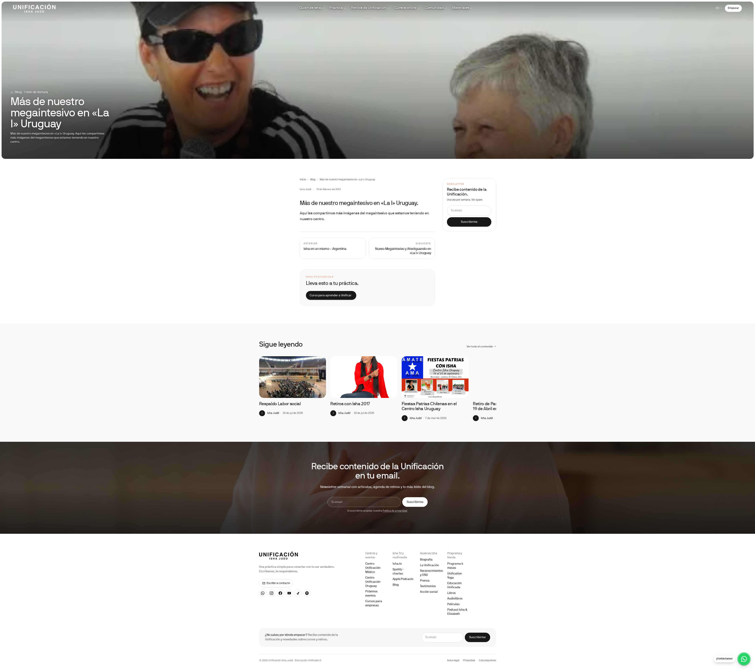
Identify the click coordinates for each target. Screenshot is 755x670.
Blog (312, 180)
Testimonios (428, 586)
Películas (453, 604)
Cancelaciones (487, 660)
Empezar (733, 8)
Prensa (425, 580)
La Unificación (429, 565)
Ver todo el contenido (481, 346)
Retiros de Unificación (368, 8)
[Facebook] (280, 593)
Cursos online (405, 8)
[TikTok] (298, 593)
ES (717, 8)
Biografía (426, 559)
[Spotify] (307, 593)
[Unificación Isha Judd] (34, 8)
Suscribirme (469, 222)
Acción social (429, 592)
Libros (451, 593)
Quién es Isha (310, 8)
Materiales (460, 8)
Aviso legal (453, 660)
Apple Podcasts (403, 579)
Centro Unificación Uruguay (372, 581)
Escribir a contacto (278, 583)
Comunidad (434, 8)
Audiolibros (455, 598)
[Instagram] (271, 593)
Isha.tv (397, 563)
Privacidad (469, 660)
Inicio (303, 180)
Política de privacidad (395, 511)
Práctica (336, 8)
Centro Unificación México (372, 567)
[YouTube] (289, 593)
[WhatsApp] (263, 593)
